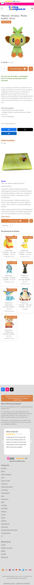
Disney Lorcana (5, 480)
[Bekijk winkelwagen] (32, 8)
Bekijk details (5, 216)
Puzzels (3, 514)
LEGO (2, 496)
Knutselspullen (5, 493)
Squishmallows (5, 524)
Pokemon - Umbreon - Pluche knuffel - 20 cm (25, 278)
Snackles (3, 520)
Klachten (3, 554)
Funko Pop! (4, 483)
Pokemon (4, 511)
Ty (2, 536)
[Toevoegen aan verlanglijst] (31, 69)
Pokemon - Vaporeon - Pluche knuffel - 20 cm (9, 306)
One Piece (4, 505)
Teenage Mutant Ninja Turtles (9, 530)
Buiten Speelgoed (6, 474)
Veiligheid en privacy (9, 583)
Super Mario (4, 527)
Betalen (3, 551)
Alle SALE (4, 468)
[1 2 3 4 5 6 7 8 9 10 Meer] (4, 69)
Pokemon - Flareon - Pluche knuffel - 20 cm (9, 252)
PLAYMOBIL (4, 508)
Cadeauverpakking (8, 140)
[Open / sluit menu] (2, 8)
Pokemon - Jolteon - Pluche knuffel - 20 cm (24, 252)
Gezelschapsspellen (7, 487)
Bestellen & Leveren (6, 548)
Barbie (3, 471)
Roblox (3, 517)
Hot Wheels (4, 490)
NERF (2, 502)
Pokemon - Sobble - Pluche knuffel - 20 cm (9, 278)
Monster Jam (4, 499)
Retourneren (4, 557)
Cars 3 (3, 477)
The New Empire (6, 533)
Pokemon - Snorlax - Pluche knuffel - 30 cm (24, 305)
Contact (3, 545)
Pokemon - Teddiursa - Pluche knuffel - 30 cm (9, 333)
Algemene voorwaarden (23, 583)
